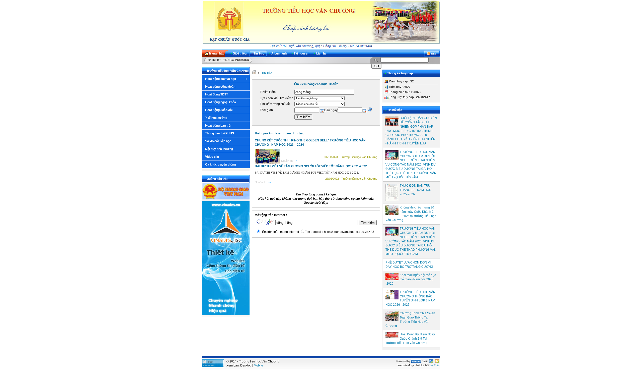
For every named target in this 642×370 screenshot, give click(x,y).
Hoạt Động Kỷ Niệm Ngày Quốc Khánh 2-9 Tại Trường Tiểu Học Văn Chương (410, 339)
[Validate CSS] (437, 361)
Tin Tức (267, 73)
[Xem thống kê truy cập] (213, 366)
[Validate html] (431, 361)
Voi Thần (435, 365)
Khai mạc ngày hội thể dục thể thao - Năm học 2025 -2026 (410, 279)
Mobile (258, 365)
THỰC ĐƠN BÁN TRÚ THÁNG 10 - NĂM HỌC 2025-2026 (415, 190)
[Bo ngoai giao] (226, 198)
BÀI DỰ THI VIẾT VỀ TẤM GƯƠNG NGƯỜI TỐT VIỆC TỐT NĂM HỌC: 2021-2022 (311, 166)
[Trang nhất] (254, 73)
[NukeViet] (416, 361)
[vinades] (226, 314)
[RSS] (432, 53)
